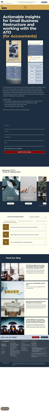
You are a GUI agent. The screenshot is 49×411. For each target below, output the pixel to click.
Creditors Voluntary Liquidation (14, 344)
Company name (7, 137)
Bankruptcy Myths (23, 349)
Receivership (12, 349)
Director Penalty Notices (13, 348)
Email (5, 142)
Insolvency (3, 344)
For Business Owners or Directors (25, 345)
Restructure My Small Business (6, 3)
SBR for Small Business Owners (14, 353)
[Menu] (25, 7)
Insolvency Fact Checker (24, 350)
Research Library (23, 346)
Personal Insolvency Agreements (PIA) (15, 350)
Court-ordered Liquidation (13, 345)
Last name (6, 131)
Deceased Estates (12, 346)
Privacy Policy (3, 352)
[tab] (10, 221)
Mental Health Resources (24, 348)
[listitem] (10, 190)
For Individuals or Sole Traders (25, 344)
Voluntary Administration (13, 355)
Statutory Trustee (12, 354)
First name (6, 125)
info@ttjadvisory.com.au (34, 345)
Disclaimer (2, 353)
